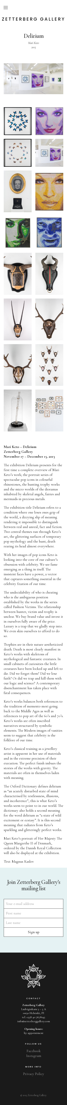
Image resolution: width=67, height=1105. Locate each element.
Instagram (33, 1056)
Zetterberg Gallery (33, 19)
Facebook (34, 1051)
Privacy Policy (33, 1074)
